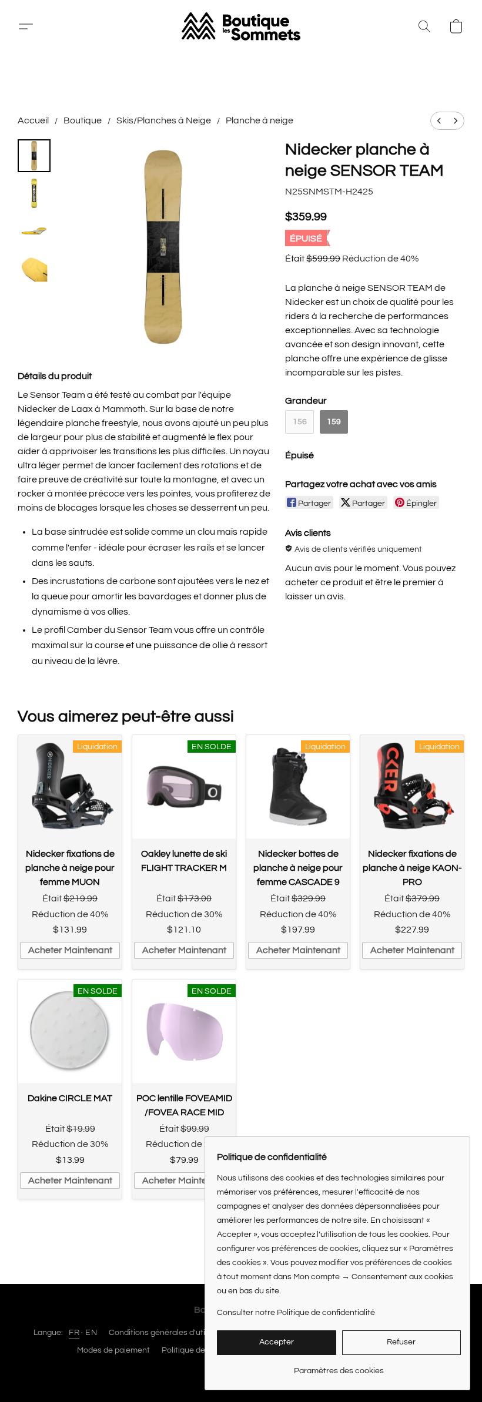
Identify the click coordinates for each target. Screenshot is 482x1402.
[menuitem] (439, 120)
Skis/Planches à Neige (163, 120)
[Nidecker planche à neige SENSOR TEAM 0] (34, 155)
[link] (339, 1366)
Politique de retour (196, 1350)
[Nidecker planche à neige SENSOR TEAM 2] (34, 230)
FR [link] (74, 1333)
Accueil (33, 120)
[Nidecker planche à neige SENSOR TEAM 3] (34, 268)
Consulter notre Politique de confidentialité (296, 1313)
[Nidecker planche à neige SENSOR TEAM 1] (34, 193)
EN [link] (91, 1333)
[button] (30, 26)
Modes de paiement (113, 1350)
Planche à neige (259, 120)
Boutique (82, 120)
